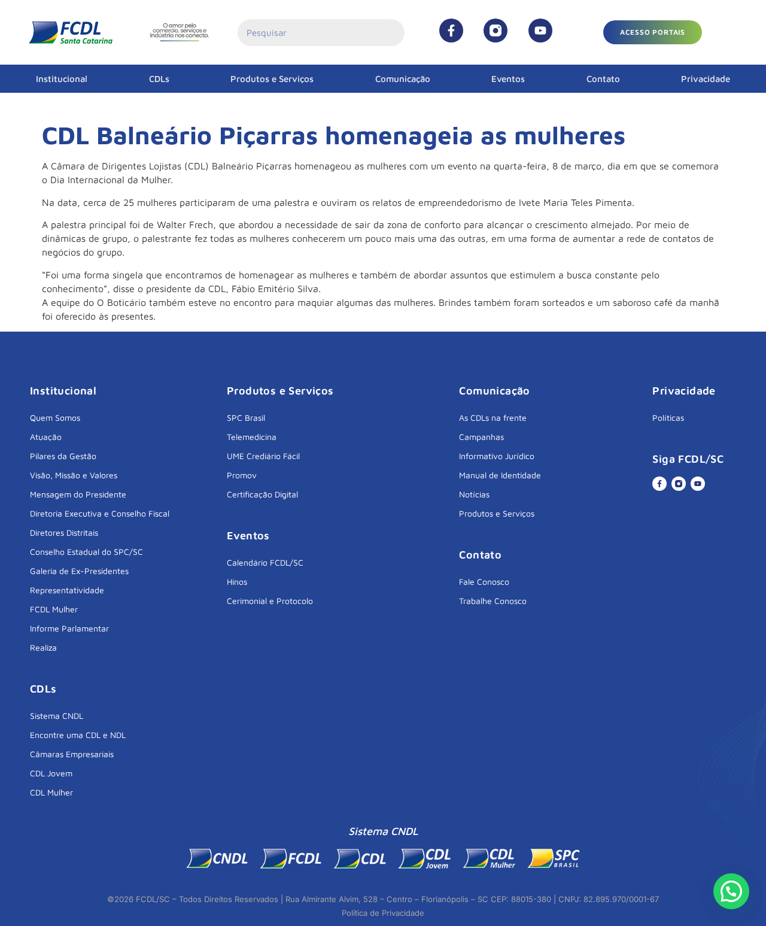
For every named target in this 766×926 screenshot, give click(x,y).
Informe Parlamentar (69, 628)
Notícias (474, 494)
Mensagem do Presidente (78, 494)
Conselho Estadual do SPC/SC (86, 552)
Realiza (43, 647)
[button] (652, 32)
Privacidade (705, 79)
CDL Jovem (51, 773)
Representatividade (67, 590)
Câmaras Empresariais (72, 754)
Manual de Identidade (500, 475)
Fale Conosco (484, 581)
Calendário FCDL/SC (265, 562)
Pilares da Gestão (63, 456)
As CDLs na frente (493, 417)
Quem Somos (55, 417)
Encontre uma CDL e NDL (78, 735)
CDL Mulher (51, 792)
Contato (603, 79)
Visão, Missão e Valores (73, 475)
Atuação (46, 437)
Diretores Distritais (64, 532)
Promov (242, 475)
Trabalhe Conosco (493, 601)
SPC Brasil (246, 417)
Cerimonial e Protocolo (270, 601)
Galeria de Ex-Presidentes (79, 571)
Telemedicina (251, 437)
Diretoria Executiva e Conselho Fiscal (99, 513)
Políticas (668, 417)
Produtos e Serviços (272, 79)
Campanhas (481, 437)
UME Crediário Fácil (263, 456)
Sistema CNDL (56, 716)
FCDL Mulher (54, 609)
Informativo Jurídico (496, 456)
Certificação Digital (262, 494)
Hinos (237, 581)
